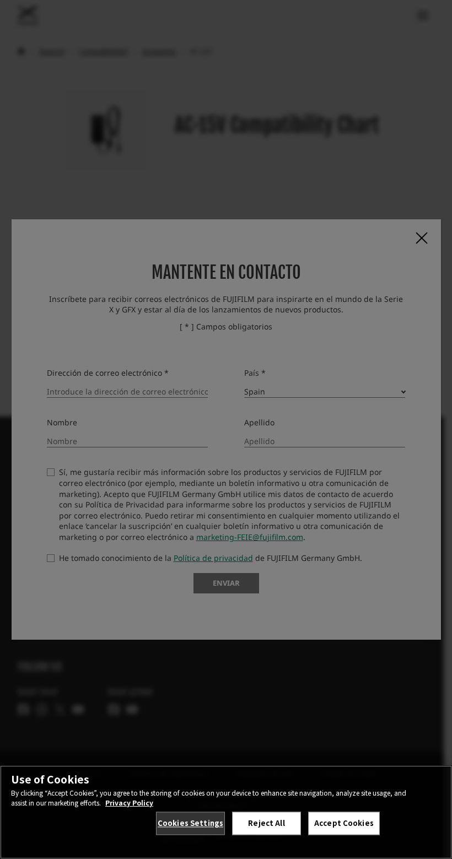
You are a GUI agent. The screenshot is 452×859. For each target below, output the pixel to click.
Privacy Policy (129, 802)
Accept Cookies (344, 823)
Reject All (266, 823)
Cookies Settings (190, 823)
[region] (226, 812)
